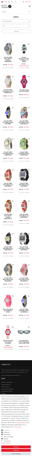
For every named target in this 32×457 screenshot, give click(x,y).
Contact (3, 393)
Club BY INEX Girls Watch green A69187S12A (24, 153)
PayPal (6, 439)
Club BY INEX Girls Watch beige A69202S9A (8, 153)
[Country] (2, 1)
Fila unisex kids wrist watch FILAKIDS (8, 342)
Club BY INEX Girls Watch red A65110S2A (24, 216)
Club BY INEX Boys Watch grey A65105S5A (8, 279)
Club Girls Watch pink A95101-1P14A (8, 311)
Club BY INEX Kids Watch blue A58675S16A (8, 248)
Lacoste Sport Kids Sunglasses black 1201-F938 (24, 342)
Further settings (5, 443)
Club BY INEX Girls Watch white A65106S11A (24, 122)
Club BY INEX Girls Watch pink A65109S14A (24, 279)
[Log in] (8, 1)
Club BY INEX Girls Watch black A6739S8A (8, 122)
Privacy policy (5, 386)
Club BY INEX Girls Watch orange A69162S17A (8, 216)
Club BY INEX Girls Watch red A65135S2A (8, 185)
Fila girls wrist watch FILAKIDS (24, 90)
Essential (7, 430)
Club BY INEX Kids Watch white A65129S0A (24, 248)
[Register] (11, 1)
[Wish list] (15, 1)
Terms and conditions (7, 389)
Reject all (16, 450)
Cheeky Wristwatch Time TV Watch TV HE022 (24, 59)
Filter (17, 31)
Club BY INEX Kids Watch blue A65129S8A (24, 185)
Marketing (7, 434)
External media (8, 437)
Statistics (7, 432)
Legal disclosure (6, 384)
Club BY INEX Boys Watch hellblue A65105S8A (8, 59)
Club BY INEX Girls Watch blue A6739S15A (24, 311)
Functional (7, 441)
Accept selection (16, 453)
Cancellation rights (6, 391)
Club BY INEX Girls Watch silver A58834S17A (8, 91)
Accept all (16, 447)
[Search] (29, 11)
